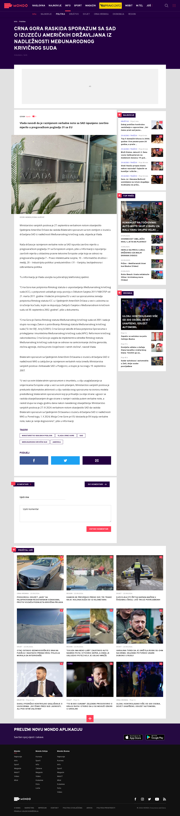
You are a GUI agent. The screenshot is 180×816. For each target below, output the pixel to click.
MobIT (17, 772)
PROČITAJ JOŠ (25, 550)
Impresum (42, 808)
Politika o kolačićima (72, 808)
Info (15, 22)
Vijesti (28, 117)
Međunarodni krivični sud (34, 442)
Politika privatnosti (106, 808)
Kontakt (55, 808)
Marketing (29, 808)
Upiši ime (24, 497)
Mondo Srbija (42, 751)
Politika (22, 22)
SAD (81, 436)
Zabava (39, 768)
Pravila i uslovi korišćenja (26, 811)
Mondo (17, 751)
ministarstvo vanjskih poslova (37, 436)
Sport (16, 764)
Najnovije (18, 757)
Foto (38, 784)
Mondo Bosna (63, 751)
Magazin (17, 768)
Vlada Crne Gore (66, 436)
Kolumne (39, 780)
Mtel (16, 780)
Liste (38, 788)
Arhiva (89, 808)
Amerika (57, 442)
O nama (17, 808)
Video (16, 776)
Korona (39, 757)
